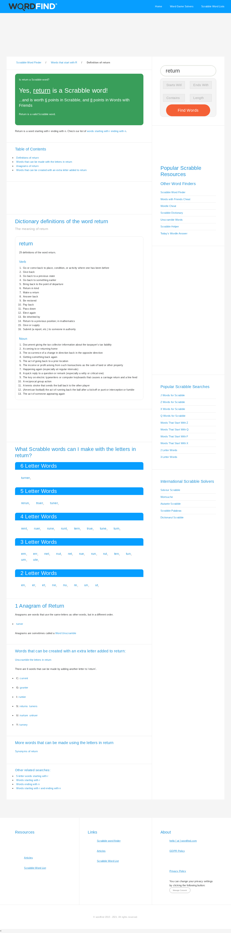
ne (54, 585)
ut (96, 585)
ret (70, 553)
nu (65, 585)
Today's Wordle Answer (173, 233)
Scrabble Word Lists (213, 6)
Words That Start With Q (174, 429)
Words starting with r (28, 780)
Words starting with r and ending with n (38, 788)
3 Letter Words (168, 456)
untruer (33, 715)
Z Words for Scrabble (172, 402)
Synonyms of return (26, 751)
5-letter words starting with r (32, 776)
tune (103, 528)
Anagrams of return (27, 166)
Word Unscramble (65, 633)
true (90, 528)
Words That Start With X (174, 443)
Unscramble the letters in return (33, 659)
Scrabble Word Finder (173, 192)
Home (158, 6)
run (93, 553)
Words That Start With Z (174, 422)
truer (39, 503)
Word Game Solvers (181, 6)
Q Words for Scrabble (173, 415)
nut (58, 553)
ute (35, 559)
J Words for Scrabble (172, 395)
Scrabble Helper (169, 226)
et (43, 585)
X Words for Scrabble (172, 409)
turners (33, 706)
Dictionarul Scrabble (172, 517)
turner (25, 478)
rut (105, 553)
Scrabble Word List (35, 867)
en (23, 585)
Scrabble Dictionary (171, 212)
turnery (23, 724)
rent (24, 528)
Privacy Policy (177, 871)
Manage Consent (180, 890)
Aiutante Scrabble (170, 503)
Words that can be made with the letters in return (44, 161)
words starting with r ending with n (106, 131)
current (24, 678)
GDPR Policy (177, 850)
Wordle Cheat (168, 206)
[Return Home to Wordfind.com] (32, 11)
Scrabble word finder (109, 840)
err (35, 553)
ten (116, 553)
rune (50, 528)
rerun (25, 503)
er (33, 585)
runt (64, 528)
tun (128, 553)
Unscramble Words (171, 219)
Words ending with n (28, 784)
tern (77, 528)
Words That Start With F (174, 436)
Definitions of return (27, 157)
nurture (24, 715)
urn (23, 559)
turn (116, 528)
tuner (54, 503)
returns (24, 706)
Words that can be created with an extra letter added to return (51, 170)
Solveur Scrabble (170, 490)
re (75, 585)
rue (81, 553)
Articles (28, 857)
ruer (37, 528)
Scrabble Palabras (171, 510)
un (86, 585)
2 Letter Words (168, 450)
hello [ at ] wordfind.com (183, 840)
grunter (24, 687)
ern (23, 553)
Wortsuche (166, 496)
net (46, 553)
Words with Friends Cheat (175, 199)
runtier (22, 696)
